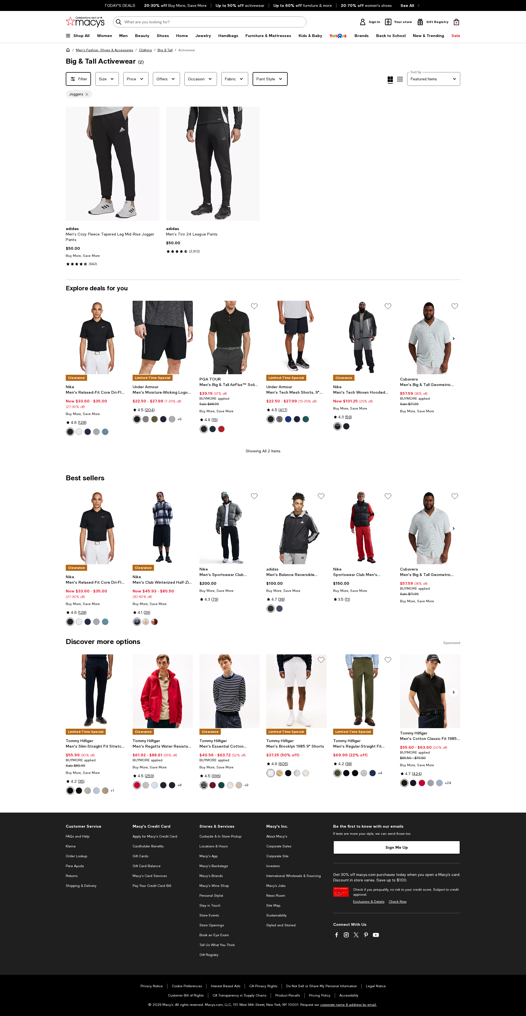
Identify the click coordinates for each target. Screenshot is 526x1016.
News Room (275, 896)
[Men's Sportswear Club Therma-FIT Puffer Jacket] (229, 527)
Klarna (71, 846)
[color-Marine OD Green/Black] (154, 419)
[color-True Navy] (212, 429)
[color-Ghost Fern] (337, 773)
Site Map (273, 905)
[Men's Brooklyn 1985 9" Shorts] (296, 691)
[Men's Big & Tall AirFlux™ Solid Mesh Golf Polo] (229, 337)
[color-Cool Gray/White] (96, 431)
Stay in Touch (210, 905)
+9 (246, 785)
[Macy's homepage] (69, 51)
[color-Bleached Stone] (305, 773)
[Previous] (72, 164)
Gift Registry (208, 955)
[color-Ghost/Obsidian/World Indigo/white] (137, 621)
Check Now (398, 902)
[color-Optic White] (270, 773)
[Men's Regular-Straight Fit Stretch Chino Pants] (363, 691)
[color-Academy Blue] (297, 419)
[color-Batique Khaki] (105, 790)
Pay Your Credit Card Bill (152, 886)
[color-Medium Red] (137, 785)
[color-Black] (270, 419)
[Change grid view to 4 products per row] (390, 80)
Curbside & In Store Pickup (220, 836)
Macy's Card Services (150, 876)
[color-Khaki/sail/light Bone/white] (145, 621)
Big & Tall (165, 50)
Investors (273, 866)
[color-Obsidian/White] (87, 431)
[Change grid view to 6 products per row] (400, 79)
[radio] (70, 431)
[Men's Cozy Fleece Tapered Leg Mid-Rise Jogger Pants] (112, 164)
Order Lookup (76, 856)
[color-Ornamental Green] (221, 785)
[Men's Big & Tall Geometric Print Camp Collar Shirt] (430, 337)
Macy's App (208, 856)
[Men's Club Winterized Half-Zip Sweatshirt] (163, 527)
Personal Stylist (211, 896)
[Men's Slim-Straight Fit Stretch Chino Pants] (96, 691)
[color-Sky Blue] (154, 785)
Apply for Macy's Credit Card (155, 836)
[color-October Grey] (87, 790)
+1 (112, 791)
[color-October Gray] (297, 773)
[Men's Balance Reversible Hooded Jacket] (296, 527)
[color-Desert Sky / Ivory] (204, 785)
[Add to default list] (254, 306)
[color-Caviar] (204, 429)
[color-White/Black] (79, 431)
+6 (179, 419)
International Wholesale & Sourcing (293, 876)
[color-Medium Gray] (430, 783)
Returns (72, 876)
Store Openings (211, 925)
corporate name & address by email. (348, 1005)
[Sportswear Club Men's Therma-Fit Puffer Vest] (363, 527)
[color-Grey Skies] (145, 785)
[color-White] (230, 785)
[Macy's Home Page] (85, 21)
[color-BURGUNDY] (212, 785)
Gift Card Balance (147, 866)
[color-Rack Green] (305, 419)
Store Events (209, 915)
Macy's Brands (211, 876)
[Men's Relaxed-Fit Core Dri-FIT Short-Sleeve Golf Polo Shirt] (96, 337)
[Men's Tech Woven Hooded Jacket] (363, 337)
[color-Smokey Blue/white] (105, 431)
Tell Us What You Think (217, 945)
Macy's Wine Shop (214, 886)
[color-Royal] (288, 419)
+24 (448, 783)
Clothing (145, 50)
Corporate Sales (278, 846)
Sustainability (276, 915)
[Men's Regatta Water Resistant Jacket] (163, 691)
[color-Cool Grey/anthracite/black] (337, 426)
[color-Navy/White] (163, 419)
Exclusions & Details (368, 902)
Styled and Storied (281, 925)
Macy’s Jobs (275, 886)
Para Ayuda (75, 866)
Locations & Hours (213, 846)
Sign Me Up (396, 847)
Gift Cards (140, 856)
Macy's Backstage (213, 866)
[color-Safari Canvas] (239, 785)
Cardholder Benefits (148, 846)
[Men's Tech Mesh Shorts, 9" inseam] (296, 337)
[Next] (153, 164)
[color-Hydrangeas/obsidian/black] (346, 426)
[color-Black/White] (70, 431)
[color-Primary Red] (422, 783)
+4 (380, 773)
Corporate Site (277, 856)
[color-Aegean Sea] (372, 773)
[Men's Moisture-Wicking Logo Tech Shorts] (163, 337)
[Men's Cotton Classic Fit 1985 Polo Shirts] (430, 691)
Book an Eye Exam (214, 935)
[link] (112, 246)
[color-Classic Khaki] (279, 773)
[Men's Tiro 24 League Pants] (213, 164)
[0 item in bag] (456, 21)
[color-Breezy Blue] (96, 790)
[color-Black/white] (270, 608)
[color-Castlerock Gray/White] (145, 419)
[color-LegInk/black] (279, 608)
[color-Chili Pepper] (221, 429)
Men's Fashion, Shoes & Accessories (104, 50)
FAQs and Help (77, 836)
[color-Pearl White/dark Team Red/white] (154, 621)
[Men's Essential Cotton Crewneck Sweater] (229, 691)
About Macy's (276, 836)
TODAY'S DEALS (119, 5)
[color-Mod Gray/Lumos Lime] (172, 419)
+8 (179, 785)
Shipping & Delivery (81, 886)
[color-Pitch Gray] (279, 419)
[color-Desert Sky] (70, 790)
